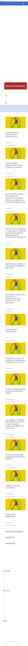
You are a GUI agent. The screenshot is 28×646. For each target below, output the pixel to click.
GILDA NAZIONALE (14, 531)
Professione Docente (11, 582)
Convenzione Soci (10, 587)
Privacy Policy (9, 641)
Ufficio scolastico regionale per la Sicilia (16, 595)
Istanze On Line (9, 604)
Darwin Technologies (8, 640)
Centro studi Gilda (10, 580)
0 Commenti (8, 246)
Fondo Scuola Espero (11, 610)
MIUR (7, 600)
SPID (7, 615)
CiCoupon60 (9, 584)
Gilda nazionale (9, 574)
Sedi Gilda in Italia (10, 576)
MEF (7, 613)
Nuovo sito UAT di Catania (12, 593)
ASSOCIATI (10, 543)
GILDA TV (9, 537)
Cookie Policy (16, 641)
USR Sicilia (8, 597)
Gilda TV (8, 578)
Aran (7, 608)
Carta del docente (10, 617)
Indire (7, 606)
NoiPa (7, 602)
